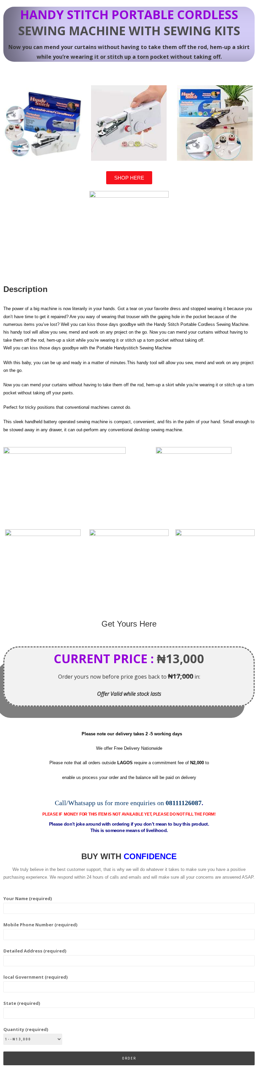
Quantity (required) (25, 1029)
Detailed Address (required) (34, 951)
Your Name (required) (27, 898)
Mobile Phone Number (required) (40, 925)
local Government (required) (35, 977)
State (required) (21, 1003)
